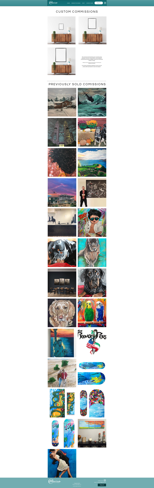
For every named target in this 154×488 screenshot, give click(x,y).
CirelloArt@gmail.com (101, 482)
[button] (83, 3)
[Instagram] (105, 3)
